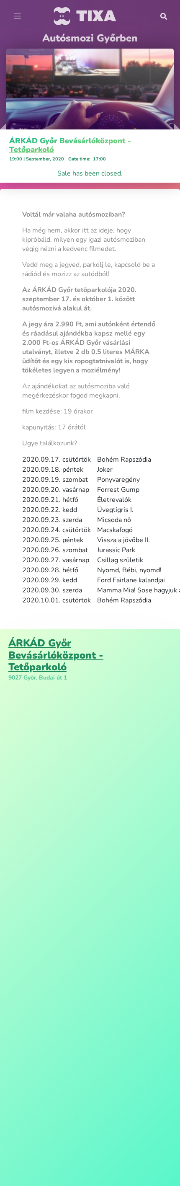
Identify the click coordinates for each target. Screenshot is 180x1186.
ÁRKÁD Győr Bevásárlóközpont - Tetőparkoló (70, 145)
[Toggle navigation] (17, 16)
